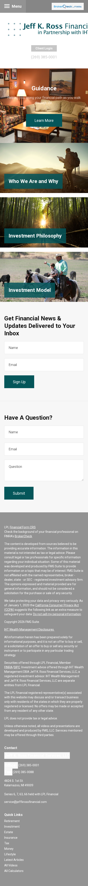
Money (8, 848)
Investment (12, 826)
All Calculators (13, 871)
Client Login (44, 48)
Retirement (12, 821)
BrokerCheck (23, 536)
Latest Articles (14, 860)
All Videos (11, 865)
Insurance (11, 837)
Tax (6, 843)
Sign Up (19, 382)
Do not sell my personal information (57, 614)
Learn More (44, 120)
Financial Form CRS (23, 527)
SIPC (17, 667)
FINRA (8, 667)
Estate (8, 832)
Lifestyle (10, 854)
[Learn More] (44, 168)
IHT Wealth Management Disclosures (29, 629)
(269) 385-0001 (44, 57)
